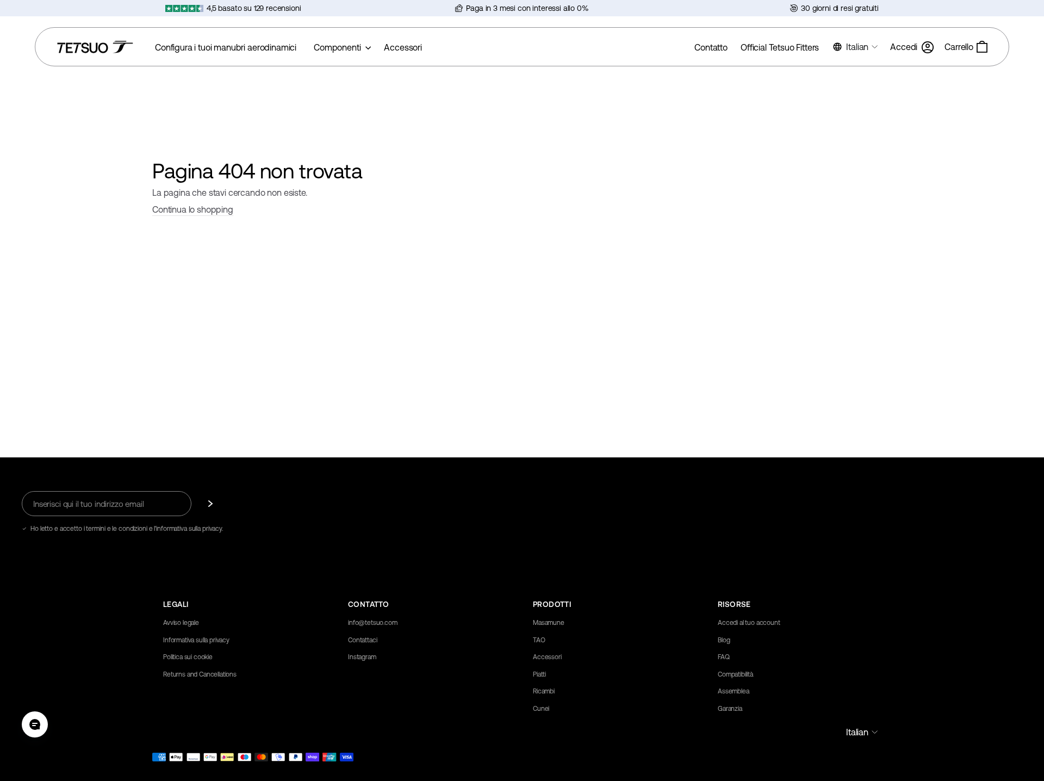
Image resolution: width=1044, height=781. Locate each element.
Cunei (541, 708)
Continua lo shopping (192, 209)
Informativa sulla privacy (196, 640)
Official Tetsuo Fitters (780, 47)
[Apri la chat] (35, 724)
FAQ (724, 657)
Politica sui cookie (188, 657)
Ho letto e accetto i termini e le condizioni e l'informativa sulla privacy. (126, 528)
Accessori (403, 47)
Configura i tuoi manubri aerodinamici (225, 47)
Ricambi (544, 691)
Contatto (711, 47)
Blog (724, 640)
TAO (539, 640)
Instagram (362, 657)
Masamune (548, 623)
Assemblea (733, 691)
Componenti (338, 47)
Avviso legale (181, 623)
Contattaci (362, 640)
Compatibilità (735, 674)
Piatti (539, 674)
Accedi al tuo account (749, 623)
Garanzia (730, 708)
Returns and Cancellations (200, 674)
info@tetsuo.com (372, 623)
